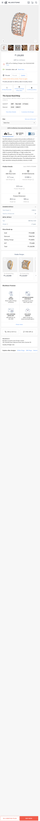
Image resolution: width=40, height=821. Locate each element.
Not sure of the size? (30, 119)
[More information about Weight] (7, 224)
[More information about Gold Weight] (14, 179)
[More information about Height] (14, 201)
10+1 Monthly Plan (10, 818)
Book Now (21, 69)
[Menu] (2, 2)
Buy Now (29, 818)
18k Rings (29, 350)
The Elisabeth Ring (8, 273)
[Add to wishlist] (35, 41)
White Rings (21, 350)
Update (23, 75)
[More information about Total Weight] (10, 210)
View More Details (11, 112)
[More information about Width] (28, 201)
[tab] (4, 48)
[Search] (36, 2)
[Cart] (32, 2)
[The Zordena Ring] (26, 264)
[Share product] (3, 41)
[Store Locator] (29, 2)
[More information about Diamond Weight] (33, 179)
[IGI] (19, 134)
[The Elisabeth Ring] (10, 264)
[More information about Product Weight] (24, 188)
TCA (7, 65)
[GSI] (31, 134)
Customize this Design (27, 112)
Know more (19, 324)
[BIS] (8, 134)
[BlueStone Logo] (12, 2)
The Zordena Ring (24, 273)
